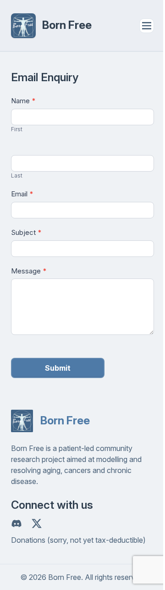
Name (23, 100)
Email (22, 193)
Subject (26, 232)
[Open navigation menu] (146, 25)
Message (29, 271)
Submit (58, 368)
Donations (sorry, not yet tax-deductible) (78, 540)
